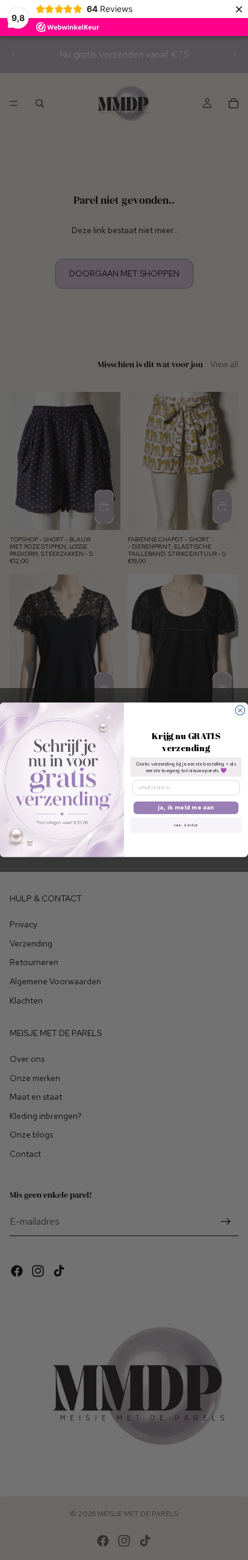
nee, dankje (186, 825)
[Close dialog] (240, 711)
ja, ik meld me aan (186, 807)
